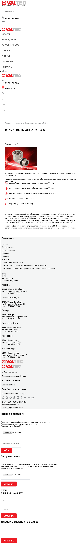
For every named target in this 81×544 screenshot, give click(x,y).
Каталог (6, 34)
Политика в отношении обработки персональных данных (24, 266)
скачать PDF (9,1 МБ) (10, 280)
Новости (18, 123)
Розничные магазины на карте (14, 394)
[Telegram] (3, 398)
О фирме (6, 51)
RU (5, 71)
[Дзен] (29, 398)
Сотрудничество (11, 45)
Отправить (8, 484)
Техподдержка (10, 40)
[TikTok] (14, 398)
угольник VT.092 (35, 222)
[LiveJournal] (10, 398)
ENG (3, 105)
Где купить (7, 61)
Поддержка (8, 238)
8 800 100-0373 (12, 18)
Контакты (7, 67)
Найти (6, 450)
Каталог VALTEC (11, 88)
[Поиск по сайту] (3, 71)
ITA (3, 110)
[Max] (7, 398)
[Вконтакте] (25, 398)
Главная (8, 123)
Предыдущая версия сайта (12, 262)
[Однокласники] (21, 398)
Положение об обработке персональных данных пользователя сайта (29, 269)
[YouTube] (32, 398)
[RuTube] (18, 398)
